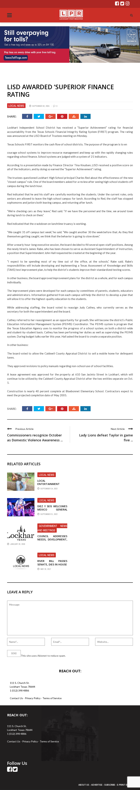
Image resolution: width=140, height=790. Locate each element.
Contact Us (16, 698)
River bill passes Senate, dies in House (52, 562)
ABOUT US (84, 784)
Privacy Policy (33, 698)
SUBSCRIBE (110, 784)
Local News (16, 106)
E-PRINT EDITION (126, 784)
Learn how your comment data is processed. (91, 655)
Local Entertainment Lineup (48, 484)
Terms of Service (52, 698)
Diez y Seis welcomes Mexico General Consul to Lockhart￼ (52, 511)
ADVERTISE (96, 784)
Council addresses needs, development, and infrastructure (52, 539)
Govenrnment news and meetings (52, 528)
